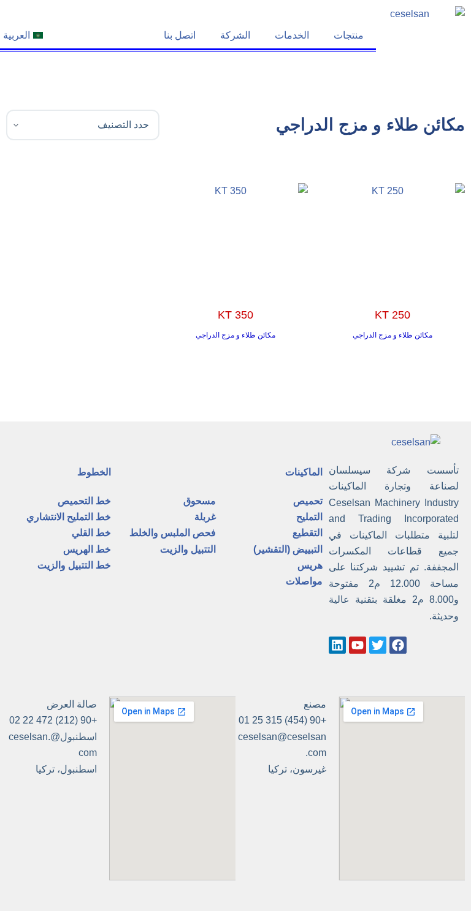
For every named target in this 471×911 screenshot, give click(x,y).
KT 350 (235, 315)
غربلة (205, 517)
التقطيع (308, 532)
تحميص (308, 501)
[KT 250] (392, 237)
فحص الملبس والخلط (172, 532)
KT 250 (392, 315)
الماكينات (304, 472)
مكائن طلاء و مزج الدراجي (392, 335)
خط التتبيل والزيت (74, 565)
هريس (310, 565)
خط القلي (91, 532)
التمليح (309, 517)
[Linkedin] (337, 645)
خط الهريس (87, 549)
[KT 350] (235, 237)
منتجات (349, 35)
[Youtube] (357, 645)
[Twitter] (377, 645)
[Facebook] (398, 645)
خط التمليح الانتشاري (68, 517)
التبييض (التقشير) (288, 549)
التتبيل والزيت (188, 549)
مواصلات (304, 581)
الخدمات (292, 35)
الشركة (235, 35)
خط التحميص (84, 501)
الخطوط (94, 472)
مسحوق (199, 501)
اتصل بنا (180, 35)
